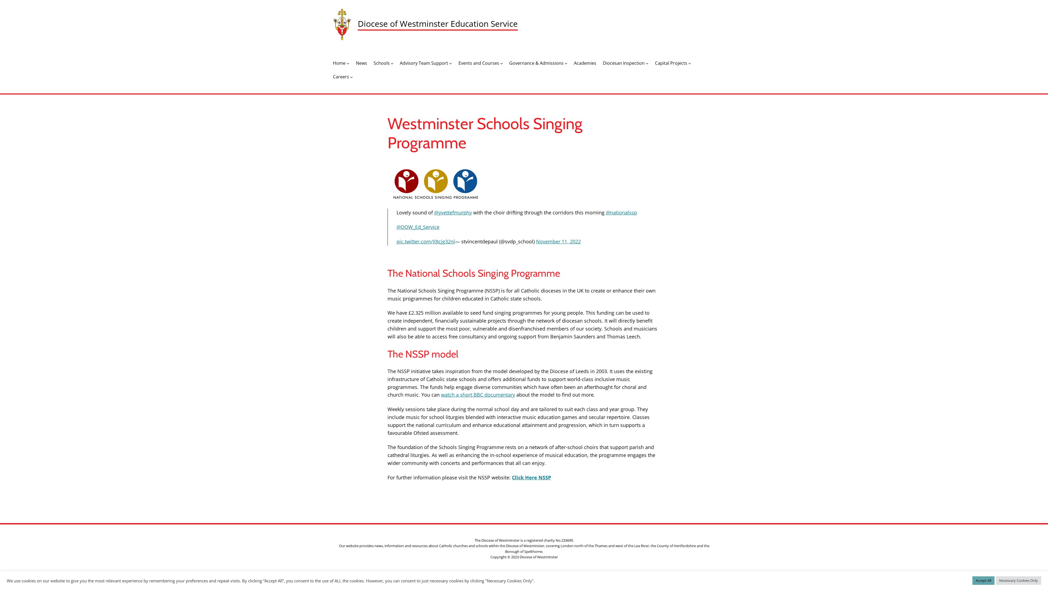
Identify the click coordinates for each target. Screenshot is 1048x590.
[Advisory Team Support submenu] (450, 63)
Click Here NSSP (531, 477)
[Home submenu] (348, 63)
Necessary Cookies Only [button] (1018, 580)
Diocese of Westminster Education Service (438, 23)
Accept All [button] (983, 580)
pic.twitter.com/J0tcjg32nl (426, 241)
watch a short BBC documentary (478, 394)
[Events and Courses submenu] (501, 63)
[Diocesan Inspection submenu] (647, 63)
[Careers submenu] (351, 77)
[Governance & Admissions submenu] (566, 63)
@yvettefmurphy (453, 212)
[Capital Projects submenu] (689, 63)
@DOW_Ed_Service (418, 227)
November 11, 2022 (558, 241)
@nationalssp (621, 212)
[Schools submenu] (392, 63)
